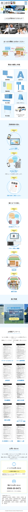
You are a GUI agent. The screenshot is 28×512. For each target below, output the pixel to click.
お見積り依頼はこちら (14, 471)
